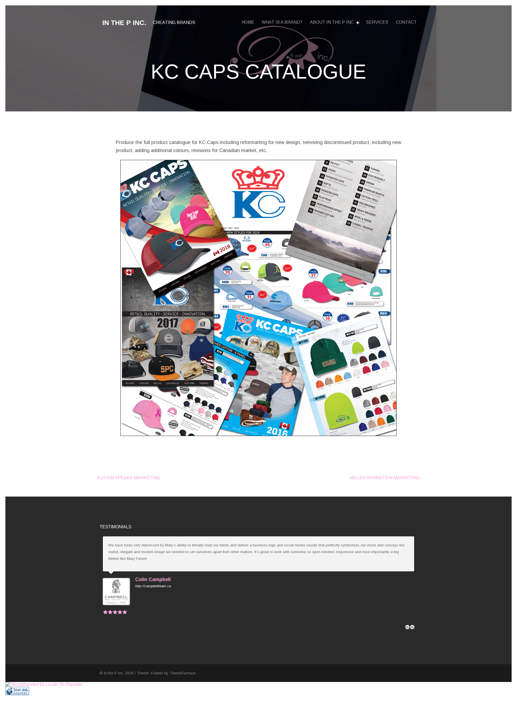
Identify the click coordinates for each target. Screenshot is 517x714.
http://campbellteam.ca (153, 586)
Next (412, 627)
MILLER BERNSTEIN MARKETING (385, 478)
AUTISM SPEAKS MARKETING (128, 478)
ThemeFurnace (182, 673)
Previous (407, 627)
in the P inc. (124, 22)
